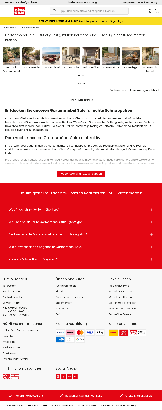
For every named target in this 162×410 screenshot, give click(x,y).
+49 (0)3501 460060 (15, 307)
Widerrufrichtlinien (87, 405)
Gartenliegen (131, 67)
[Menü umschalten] (5, 11)
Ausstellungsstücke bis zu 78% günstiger (81, 21)
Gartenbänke (111, 67)
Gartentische (71, 67)
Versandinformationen (112, 405)
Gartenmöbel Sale (29, 27)
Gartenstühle (31, 67)
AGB (45, 405)
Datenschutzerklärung (62, 405)
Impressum (34, 405)
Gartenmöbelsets (150, 69)
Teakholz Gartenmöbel (11, 69)
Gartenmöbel (9, 27)
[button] (89, 10)
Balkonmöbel (91, 67)
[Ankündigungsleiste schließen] (158, 2)
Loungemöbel (51, 67)
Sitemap (132, 405)
